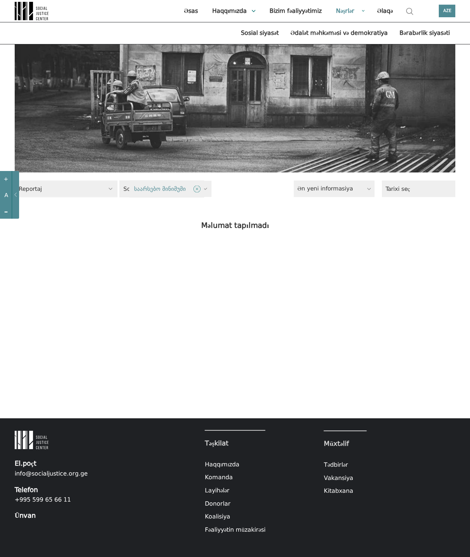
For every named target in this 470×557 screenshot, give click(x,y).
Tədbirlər (336, 464)
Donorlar (218, 503)
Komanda (219, 477)
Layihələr (217, 490)
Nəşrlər (345, 10)
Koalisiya (217, 516)
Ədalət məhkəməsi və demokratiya (339, 32)
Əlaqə (385, 10)
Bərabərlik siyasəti (425, 32)
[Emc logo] (33, 11)
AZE (447, 10)
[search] (410, 11)
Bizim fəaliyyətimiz (296, 10)
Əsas (191, 10)
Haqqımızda (229, 10)
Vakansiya (338, 477)
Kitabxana (338, 490)
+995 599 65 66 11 (43, 499)
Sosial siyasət (260, 32)
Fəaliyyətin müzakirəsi (235, 529)
